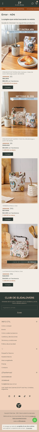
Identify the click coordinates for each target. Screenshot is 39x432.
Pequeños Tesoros (8, 353)
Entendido (29, 428)
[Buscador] (32, 4)
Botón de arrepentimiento (19, 418)
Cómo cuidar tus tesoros (9, 333)
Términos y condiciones (9, 340)
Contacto (5, 367)
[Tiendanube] (19, 421)
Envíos (4, 329)
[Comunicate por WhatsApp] (34, 420)
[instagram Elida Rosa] (9, 396)
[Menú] (3, 4)
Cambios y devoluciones (9, 336)
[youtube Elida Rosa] (19, 396)
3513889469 (5, 380)
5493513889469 (7, 377)
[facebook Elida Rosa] (14, 396)
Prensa (4, 364)
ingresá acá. (33, 416)
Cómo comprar (7, 326)
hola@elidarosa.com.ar (9, 384)
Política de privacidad (9, 344)
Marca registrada (7, 360)
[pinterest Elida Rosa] (30, 396)
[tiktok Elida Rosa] (25, 396)
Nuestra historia (7, 357)
